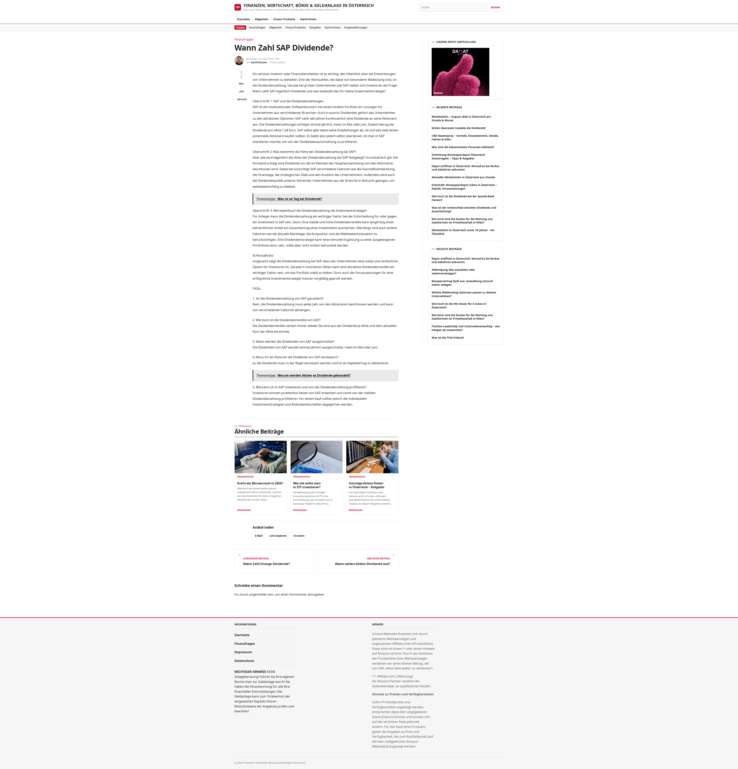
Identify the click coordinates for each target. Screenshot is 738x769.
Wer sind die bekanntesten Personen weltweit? (463, 147)
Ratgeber (315, 27)
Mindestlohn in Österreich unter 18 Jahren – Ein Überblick (463, 232)
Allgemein (261, 19)
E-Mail (259, 535)
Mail (241, 83)
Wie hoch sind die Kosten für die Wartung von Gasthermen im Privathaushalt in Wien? (462, 220)
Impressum (243, 652)
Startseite (243, 19)
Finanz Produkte (284, 19)
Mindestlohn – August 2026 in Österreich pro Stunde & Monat (461, 118)
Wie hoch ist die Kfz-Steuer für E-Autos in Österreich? (459, 305)
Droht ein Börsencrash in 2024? (260, 483)
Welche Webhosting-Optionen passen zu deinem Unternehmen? (464, 294)
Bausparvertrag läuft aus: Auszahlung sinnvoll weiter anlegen (462, 283)
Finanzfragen (257, 27)
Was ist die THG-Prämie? (448, 337)
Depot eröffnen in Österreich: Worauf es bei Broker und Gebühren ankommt (465, 168)
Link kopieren (278, 535)
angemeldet (258, 594)
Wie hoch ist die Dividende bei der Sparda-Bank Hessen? (463, 198)
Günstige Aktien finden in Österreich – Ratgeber (366, 485)
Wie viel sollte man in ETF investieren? (307, 485)
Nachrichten (308, 19)
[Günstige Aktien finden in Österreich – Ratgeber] (372, 457)
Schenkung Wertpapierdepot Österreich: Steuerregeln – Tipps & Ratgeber (458, 156)
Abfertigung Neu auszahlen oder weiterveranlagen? (453, 271)
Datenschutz (244, 661)
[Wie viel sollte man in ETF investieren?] (317, 457)
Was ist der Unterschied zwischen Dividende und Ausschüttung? (464, 209)
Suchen (495, 7)
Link (241, 91)
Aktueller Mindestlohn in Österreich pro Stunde (463, 177)
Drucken (241, 99)
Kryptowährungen (355, 27)
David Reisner (259, 62)
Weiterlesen (244, 510)
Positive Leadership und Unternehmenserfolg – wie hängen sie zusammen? (466, 328)
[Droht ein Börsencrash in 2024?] (261, 457)
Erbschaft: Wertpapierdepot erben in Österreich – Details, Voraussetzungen (464, 186)
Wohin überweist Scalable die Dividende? (459, 128)
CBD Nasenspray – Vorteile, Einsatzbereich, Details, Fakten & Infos (465, 137)
